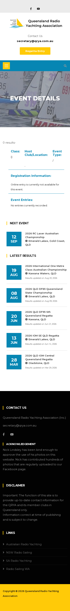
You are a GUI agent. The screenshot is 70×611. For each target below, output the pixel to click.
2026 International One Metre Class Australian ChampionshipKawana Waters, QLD (46, 269)
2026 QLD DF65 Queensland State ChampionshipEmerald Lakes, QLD (44, 292)
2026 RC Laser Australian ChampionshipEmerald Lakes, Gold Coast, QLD (45, 239)
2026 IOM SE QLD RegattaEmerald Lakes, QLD (42, 337)
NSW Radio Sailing (19, 552)
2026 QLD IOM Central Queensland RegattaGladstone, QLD (39, 359)
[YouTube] (38, 8)
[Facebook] (31, 8)
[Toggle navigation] (6, 65)
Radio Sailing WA (18, 569)
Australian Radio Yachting (24, 544)
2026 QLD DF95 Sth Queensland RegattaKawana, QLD (39, 315)
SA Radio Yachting (19, 560)
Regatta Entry (35, 50)
